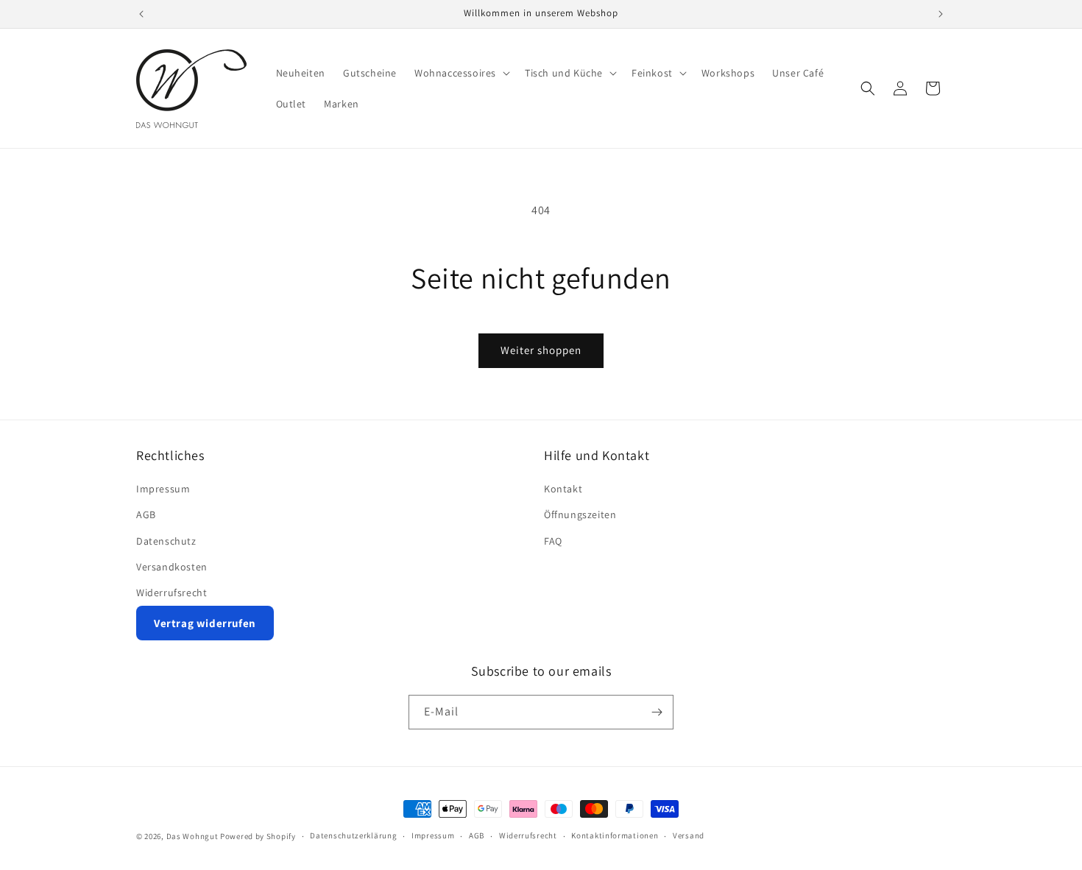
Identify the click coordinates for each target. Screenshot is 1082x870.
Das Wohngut (192, 836)
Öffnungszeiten (580, 514)
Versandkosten (172, 566)
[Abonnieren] (656, 712)
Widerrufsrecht (171, 592)
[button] (461, 72)
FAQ (553, 541)
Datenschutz (166, 541)
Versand (688, 835)
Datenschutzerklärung (353, 835)
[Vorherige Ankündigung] (141, 14)
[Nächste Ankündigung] (940, 14)
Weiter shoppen (541, 350)
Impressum (163, 488)
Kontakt (563, 488)
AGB (146, 514)
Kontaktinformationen (614, 835)
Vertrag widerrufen (205, 623)
